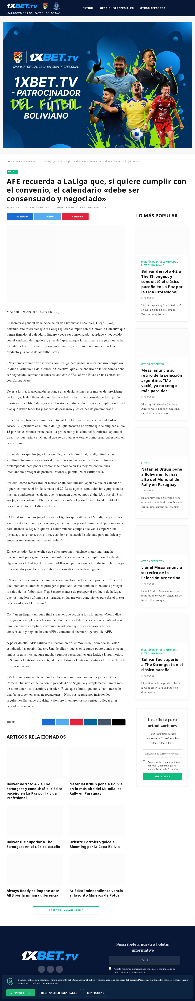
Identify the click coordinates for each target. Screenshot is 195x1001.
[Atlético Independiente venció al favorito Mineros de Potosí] (97, 869)
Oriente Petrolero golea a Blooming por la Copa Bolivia (95, 844)
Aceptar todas (20, 993)
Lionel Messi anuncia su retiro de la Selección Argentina (161, 572)
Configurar (95, 993)
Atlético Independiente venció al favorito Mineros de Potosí (96, 893)
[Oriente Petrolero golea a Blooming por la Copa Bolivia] (97, 821)
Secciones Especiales (117, 7)
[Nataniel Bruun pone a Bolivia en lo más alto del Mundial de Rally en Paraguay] (97, 763)
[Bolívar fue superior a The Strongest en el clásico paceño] (35, 821)
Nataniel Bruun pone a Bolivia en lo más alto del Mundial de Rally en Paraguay (96, 789)
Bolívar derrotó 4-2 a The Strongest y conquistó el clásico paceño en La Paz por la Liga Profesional (34, 791)
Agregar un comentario (66, 910)
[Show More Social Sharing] (93, 216)
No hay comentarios (39, 207)
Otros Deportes (152, 7)
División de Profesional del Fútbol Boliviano (159, 264)
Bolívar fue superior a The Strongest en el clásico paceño (33, 844)
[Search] (187, 8)
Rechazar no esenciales (59, 993)
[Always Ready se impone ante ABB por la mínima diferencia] (35, 869)
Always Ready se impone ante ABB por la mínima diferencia (33, 893)
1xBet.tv (11, 161)
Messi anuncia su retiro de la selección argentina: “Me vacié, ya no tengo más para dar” (161, 380)
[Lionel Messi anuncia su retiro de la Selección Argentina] (162, 540)
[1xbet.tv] (34, 8)
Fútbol (88, 7)
